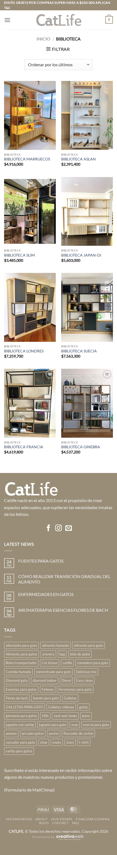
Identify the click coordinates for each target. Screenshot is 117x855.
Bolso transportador (21, 663)
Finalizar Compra (93, 819)
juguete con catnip (20, 725)
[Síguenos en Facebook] (48, 528)
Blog (44, 823)
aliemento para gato (21, 645)
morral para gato (96, 725)
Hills (45, 716)
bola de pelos (80, 654)
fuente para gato (46, 698)
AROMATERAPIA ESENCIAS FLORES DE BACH (63, 610)
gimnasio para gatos (21, 716)
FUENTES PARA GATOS (40, 560)
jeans (86, 716)
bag (62, 654)
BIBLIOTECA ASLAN (78, 159)
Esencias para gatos (21, 689)
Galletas (70, 698)
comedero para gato (92, 663)
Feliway (48, 689)
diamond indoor (45, 680)
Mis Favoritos (19, 819)
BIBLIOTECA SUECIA (79, 351)
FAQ (75, 823)
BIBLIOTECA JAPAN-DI (81, 255)
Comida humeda (18, 672)
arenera (48, 654)
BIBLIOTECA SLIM (19, 255)
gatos (83, 707)
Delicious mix (86, 672)
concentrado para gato (53, 672)
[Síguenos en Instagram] (58, 528)
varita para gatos (19, 751)
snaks (56, 742)
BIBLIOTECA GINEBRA (80, 447)
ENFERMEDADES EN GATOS (45, 594)
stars (70, 742)
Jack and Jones (65, 716)
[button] (7, 20)
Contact (60, 823)
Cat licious (50, 663)
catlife (67, 663)
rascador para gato (20, 742)
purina (54, 733)
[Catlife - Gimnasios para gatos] (58, 20)
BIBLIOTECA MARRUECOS (27, 159)
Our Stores (61, 819)
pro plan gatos (33, 733)
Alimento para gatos (21, 654)
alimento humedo (55, 645)
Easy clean (84, 680)
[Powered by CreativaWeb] (58, 839)
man (74, 725)
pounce (11, 733)
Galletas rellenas (61, 707)
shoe (43, 742)
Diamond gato (17, 680)
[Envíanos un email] (68, 528)
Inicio (43, 38)
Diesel (66, 680)
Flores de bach (17, 698)
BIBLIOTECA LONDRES (24, 351)
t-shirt (84, 742)
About (41, 819)
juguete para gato (52, 725)
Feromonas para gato (75, 689)
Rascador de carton (78, 733)
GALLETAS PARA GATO (24, 707)
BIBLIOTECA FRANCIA (23, 447)
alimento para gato (88, 645)
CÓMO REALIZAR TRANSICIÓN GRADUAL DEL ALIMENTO (64, 579)
